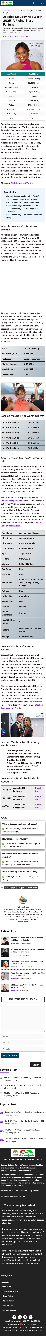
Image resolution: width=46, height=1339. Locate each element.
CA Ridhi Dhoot (16, 966)
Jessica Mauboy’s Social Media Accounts (25, 215)
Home (5, 11)
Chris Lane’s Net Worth (21, 183)
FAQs (9, 218)
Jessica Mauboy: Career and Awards (23, 206)
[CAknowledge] (7, 3)
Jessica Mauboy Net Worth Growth (22, 199)
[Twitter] (14, 1317)
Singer (18, 11)
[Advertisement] (23, 287)
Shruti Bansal (15, 943)
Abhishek (14, 955)
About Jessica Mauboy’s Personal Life (23, 202)
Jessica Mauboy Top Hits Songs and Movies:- (22, 210)
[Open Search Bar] (33, 3)
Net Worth (11, 11)
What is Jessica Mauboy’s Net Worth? (23, 196)
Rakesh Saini (9, 37)
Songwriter (31, 888)
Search (36, 1065)
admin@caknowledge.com (14, 1196)
